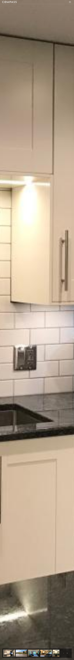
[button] (9, 653)
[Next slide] (67, 653)
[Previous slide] (63, 653)
